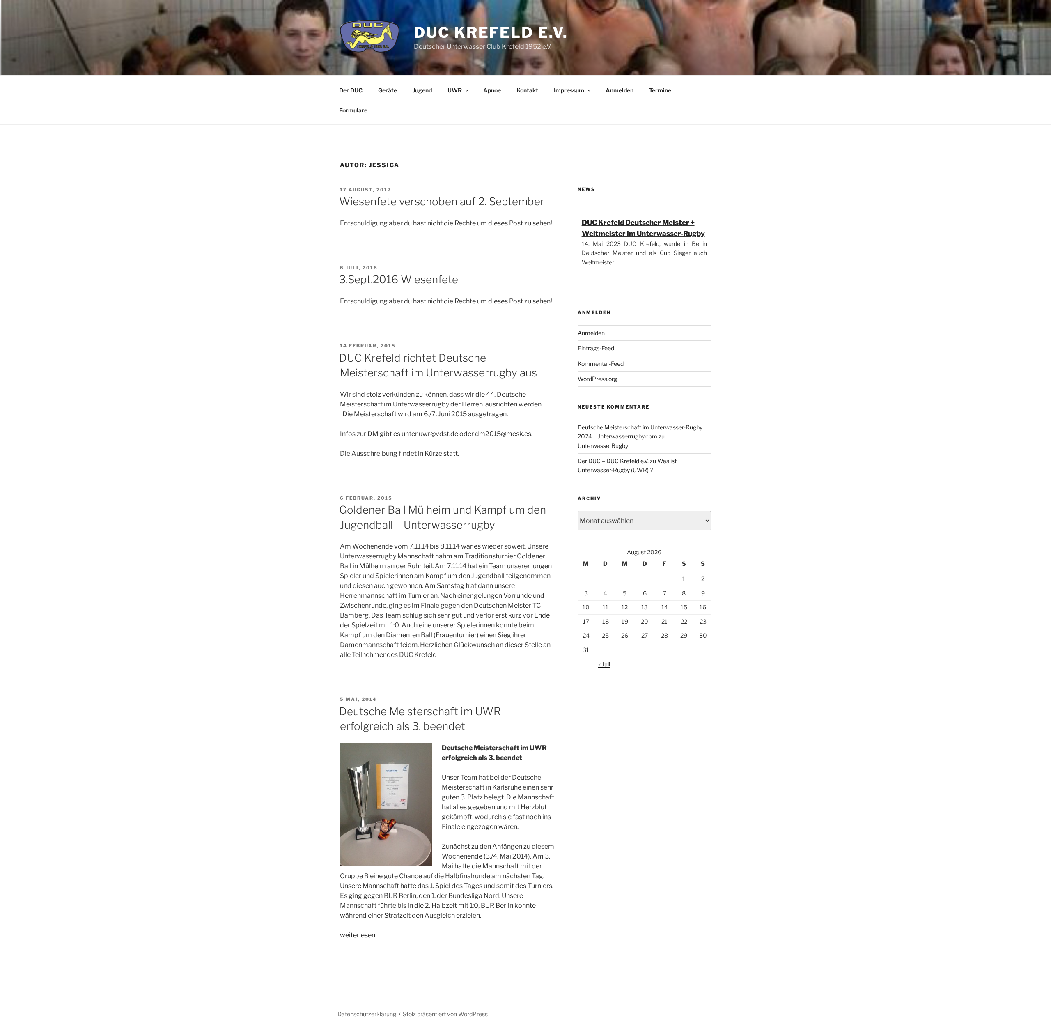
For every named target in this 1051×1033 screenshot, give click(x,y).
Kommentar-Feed (601, 363)
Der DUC (351, 90)
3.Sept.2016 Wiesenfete (398, 279)
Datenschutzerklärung (366, 1013)
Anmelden (619, 90)
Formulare (353, 110)
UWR (454, 90)
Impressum (569, 90)
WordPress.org (597, 378)
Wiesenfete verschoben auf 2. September (441, 201)
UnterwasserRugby (603, 445)
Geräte (387, 90)
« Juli (604, 664)
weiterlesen (357, 935)
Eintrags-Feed (596, 347)
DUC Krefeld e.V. (491, 32)
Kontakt (527, 90)
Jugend (422, 90)
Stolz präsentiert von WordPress (445, 1013)
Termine (660, 90)
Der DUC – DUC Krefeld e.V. (613, 460)
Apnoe (492, 90)
